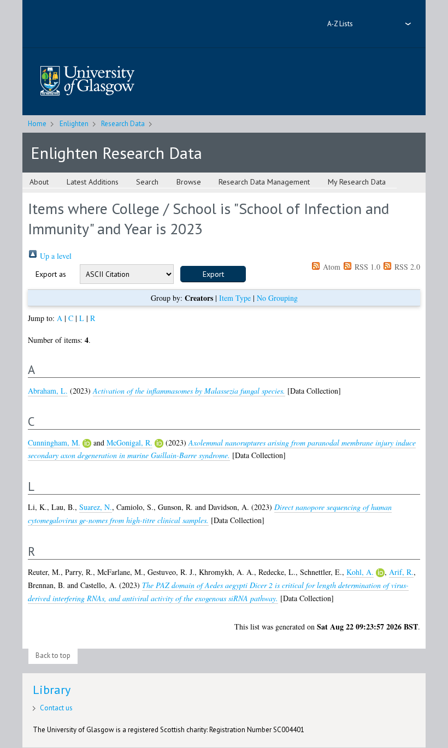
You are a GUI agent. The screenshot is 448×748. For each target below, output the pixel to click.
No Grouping (277, 298)
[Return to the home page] (87, 81)
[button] (213, 274)
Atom (330, 267)
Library (51, 689)
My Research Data (357, 182)
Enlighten (74, 123)
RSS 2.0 (406, 267)
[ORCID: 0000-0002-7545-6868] (86, 443)
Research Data (123, 123)
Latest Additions (93, 182)
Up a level (55, 256)
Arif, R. (401, 572)
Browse (188, 182)
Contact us (56, 708)
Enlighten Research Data (116, 152)
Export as (51, 274)
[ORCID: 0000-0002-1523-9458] (380, 572)
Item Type (235, 298)
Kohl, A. (360, 572)
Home (37, 123)
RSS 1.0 (366, 267)
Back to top (53, 655)
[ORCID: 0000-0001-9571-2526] (159, 443)
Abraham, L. (48, 390)
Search (147, 182)
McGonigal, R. (129, 442)
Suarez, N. (95, 507)
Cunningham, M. (54, 442)
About (39, 182)
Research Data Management (264, 182)
